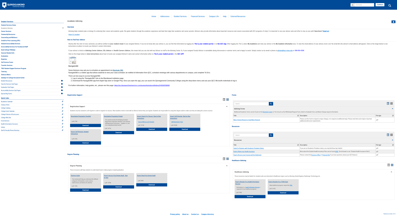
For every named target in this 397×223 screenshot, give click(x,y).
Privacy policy (175, 214)
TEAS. (291, 185)
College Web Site (6, 117)
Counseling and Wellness (9, 37)
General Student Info (7, 53)
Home (154, 16)
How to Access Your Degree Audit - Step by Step (116, 177)
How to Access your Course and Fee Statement (247, 155)
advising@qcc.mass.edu (285, 51)
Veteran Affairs (6, 74)
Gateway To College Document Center (13, 78)
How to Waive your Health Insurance (244, 151)
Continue (380, 4)
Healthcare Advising (239, 160)
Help (224, 16)
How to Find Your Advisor (76, 40)
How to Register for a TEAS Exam (278, 182)
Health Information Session (252, 187)
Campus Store (5, 105)
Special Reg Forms (6, 93)
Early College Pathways (8, 50)
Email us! (326, 31)
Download (92, 125)
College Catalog (5, 108)
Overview (70, 27)
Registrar (4, 59)
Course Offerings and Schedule (146, 122)
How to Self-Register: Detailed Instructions (79, 133)
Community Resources (8, 34)
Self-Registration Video (177, 122)
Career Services (6, 31)
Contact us (195, 214)
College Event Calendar (7, 111)
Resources (236, 126)
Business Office (315, 155)
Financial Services (198, 16)
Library (3, 127)
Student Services (180, 16)
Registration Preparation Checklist (81, 116)
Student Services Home (8, 25)
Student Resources (6, 81)
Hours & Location (74, 35)
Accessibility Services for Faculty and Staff (14, 47)
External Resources (238, 16)
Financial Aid (326, 155)
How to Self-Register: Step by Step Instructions (180, 117)
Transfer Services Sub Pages (9, 84)
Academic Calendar (7, 101)
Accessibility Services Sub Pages (11, 90)
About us (185, 214)
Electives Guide (75, 175)
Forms (234, 95)
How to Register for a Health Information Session (247, 183)
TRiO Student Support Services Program (13, 68)
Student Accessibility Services (10, 43)
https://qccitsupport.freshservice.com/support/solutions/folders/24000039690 (142, 85)
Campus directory (207, 214)
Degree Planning (73, 154)
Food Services (5, 121)
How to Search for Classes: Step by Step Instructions (149, 117)
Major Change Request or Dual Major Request (247, 120)
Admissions (164, 16)
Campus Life (214, 16)
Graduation (4, 56)
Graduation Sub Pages (7, 87)
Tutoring (4, 71)
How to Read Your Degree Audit (146, 175)
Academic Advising (7, 28)
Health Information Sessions (9, 124)
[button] (271, 104)
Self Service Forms (7, 62)
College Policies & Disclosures (10, 114)
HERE (336, 151)
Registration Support (74, 95)
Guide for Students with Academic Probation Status (249, 148)
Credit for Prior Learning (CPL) (10, 40)
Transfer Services (7, 65)
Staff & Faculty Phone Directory (10, 130)
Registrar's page (267, 112)
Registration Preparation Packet (113, 116)
